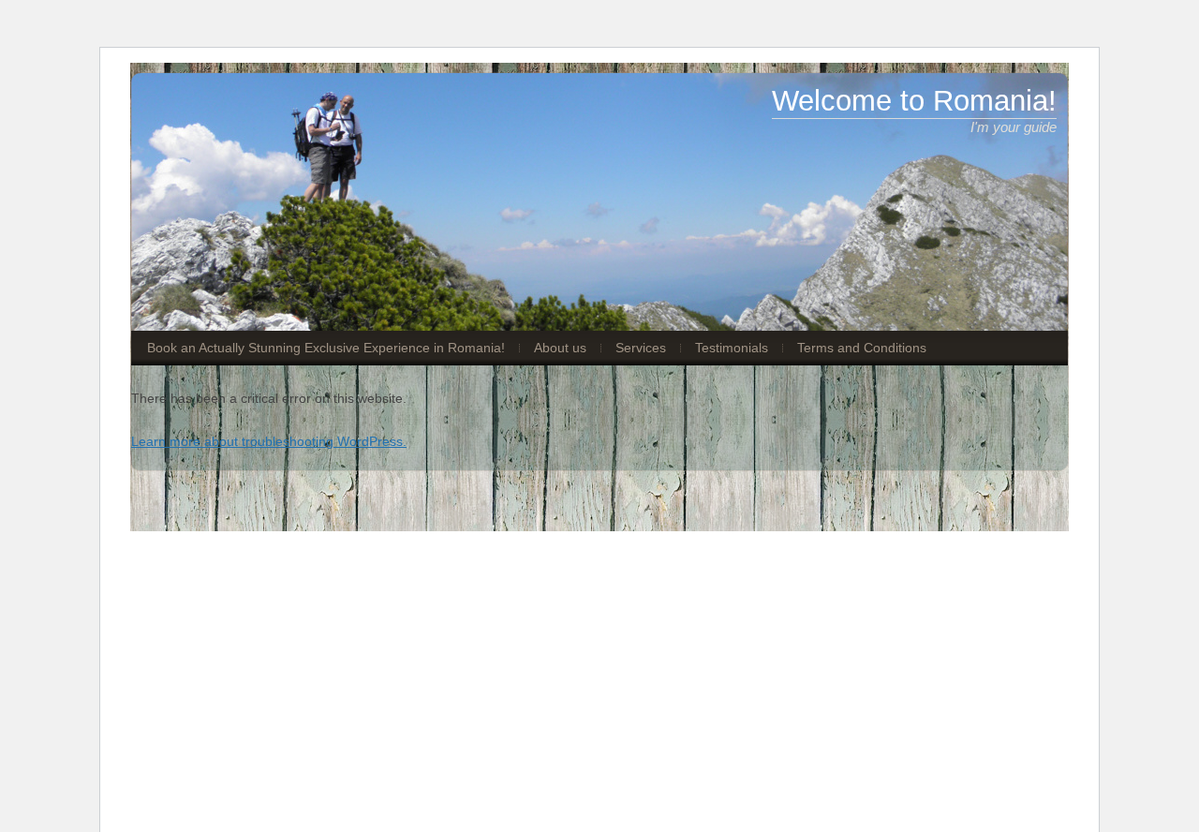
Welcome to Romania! (914, 100)
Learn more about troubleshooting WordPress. (269, 441)
